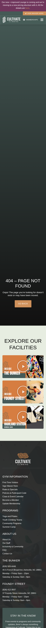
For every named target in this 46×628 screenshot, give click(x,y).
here (27, 8)
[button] (23, 366)
